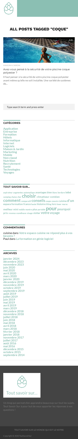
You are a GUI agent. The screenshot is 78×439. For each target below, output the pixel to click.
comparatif (26, 201)
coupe (48, 201)
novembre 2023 (13, 264)
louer (59, 204)
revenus (12, 213)
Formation (10, 134)
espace (7, 204)
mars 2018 (10, 328)
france (27, 204)
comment (12, 200)
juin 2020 (9, 267)
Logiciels (8, 146)
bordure (61, 192)
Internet (8, 143)
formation (17, 204)
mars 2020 (10, 276)
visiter (36, 212)
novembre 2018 (13, 314)
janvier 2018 (11, 334)
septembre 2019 (13, 290)
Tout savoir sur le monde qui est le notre (39, 430)
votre (45, 212)
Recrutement (11, 163)
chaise (14, 197)
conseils (38, 200)
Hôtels (7, 137)
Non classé (10, 157)
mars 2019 (10, 308)
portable (41, 209)
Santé (7, 166)
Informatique (11, 140)
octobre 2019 (12, 287)
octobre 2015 (12, 352)
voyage (55, 213)
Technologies (11, 169)
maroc (65, 204)
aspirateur (8, 192)
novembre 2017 (13, 337)
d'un (70, 200)
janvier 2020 (11, 279)
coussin (55, 201)
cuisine (63, 200)
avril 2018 (9, 325)
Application (10, 128)
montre (28, 209)
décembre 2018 (13, 311)
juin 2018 (9, 320)
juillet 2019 (10, 296)
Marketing (10, 152)
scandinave (21, 213)
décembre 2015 (13, 349)
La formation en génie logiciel (34, 238)
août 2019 (9, 293)
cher (19, 197)
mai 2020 (9, 270)
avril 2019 (9, 305)
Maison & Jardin (13, 149)
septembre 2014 (13, 355)
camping (7, 197)
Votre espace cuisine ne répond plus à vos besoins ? (37, 234)
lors (54, 204)
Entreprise (10, 131)
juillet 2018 (10, 317)
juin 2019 (9, 299)
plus (34, 209)
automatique (29, 192)
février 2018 (11, 331)
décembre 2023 (13, 261)
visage (30, 213)
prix (5, 212)
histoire (41, 204)
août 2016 (9, 343)
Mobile (7, 154)
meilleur (8, 209)
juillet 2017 (10, 340)
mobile (22, 209)
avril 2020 (9, 273)
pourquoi (63, 209)
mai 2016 (9, 346)
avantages (40, 192)
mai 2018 (9, 322)
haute (33, 204)
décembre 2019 (13, 282)
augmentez (18, 192)
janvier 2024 (11, 258)
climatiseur (43, 196)
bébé (68, 192)
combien (55, 196)
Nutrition (9, 160)
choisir (29, 196)
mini (15, 209)
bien (49, 192)
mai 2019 (9, 302)
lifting (48, 204)
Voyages (8, 172)
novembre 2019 (13, 285)
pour (51, 208)
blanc (54, 192)
